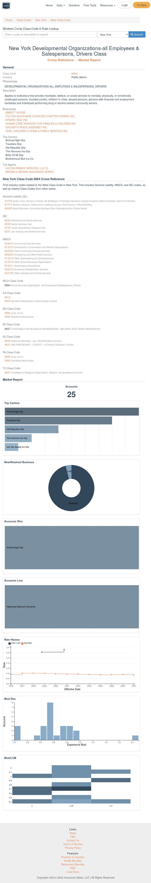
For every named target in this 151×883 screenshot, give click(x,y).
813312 (9, 247)
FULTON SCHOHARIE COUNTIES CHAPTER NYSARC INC (40, 116)
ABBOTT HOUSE (15, 112)
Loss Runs (73, 872)
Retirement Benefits (72, 864)
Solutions (74, 5)
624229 (9, 251)
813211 (9, 265)
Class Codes (24, 20)
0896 (7, 313)
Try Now (141, 5)
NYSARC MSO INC (17, 120)
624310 (9, 269)
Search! (138, 34)
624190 (9, 273)
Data (60, 5)
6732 (7, 227)
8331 (7, 231)
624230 (9, 254)
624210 (9, 243)
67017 (8, 204)
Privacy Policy (73, 848)
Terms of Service (73, 844)
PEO (73, 868)
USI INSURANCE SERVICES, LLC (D (27, 168)
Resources (106, 5)
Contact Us (72, 840)
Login (125, 5)
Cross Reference (61, 59)
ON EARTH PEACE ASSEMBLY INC (26, 127)
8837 (7, 372)
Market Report (89, 59)
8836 (7, 341)
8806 (7, 301)
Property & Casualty (72, 857)
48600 (8, 208)
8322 (7, 220)
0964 (7, 316)
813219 (9, 258)
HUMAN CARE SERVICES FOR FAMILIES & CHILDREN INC (41, 123)
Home (49, 5)
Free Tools (90, 5)
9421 (7, 344)
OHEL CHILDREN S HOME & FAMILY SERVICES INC (37, 131)
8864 (74, 73)
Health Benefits (73, 860)
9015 (7, 297)
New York (40, 20)
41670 (8, 201)
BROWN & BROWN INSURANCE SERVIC (30, 172)
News (73, 833)
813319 (9, 262)
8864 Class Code (60, 20)
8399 (7, 224)
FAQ (72, 836)
